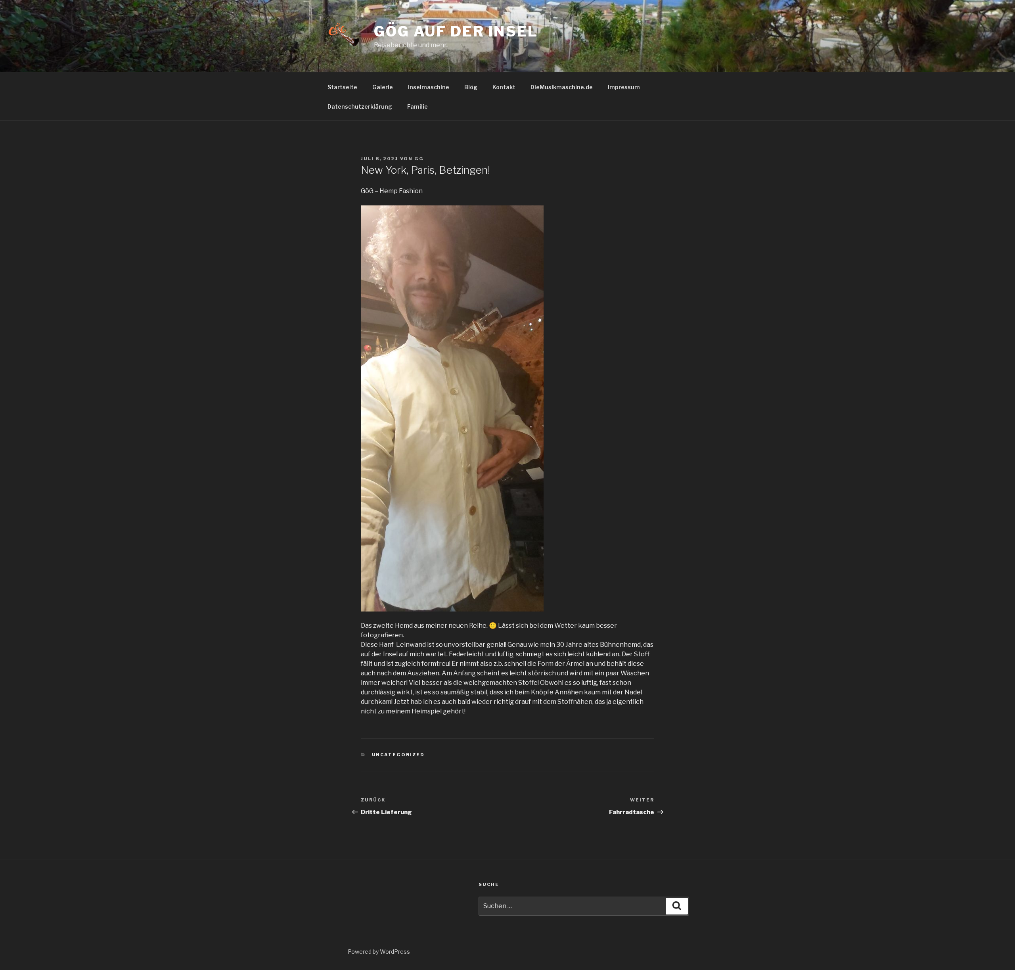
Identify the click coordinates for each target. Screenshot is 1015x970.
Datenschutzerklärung (359, 106)
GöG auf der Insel (456, 31)
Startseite (342, 87)
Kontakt (503, 87)
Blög (470, 87)
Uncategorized (398, 754)
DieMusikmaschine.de (561, 87)
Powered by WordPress (379, 951)
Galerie (382, 87)
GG (419, 158)
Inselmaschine (428, 87)
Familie (417, 106)
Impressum (624, 87)
